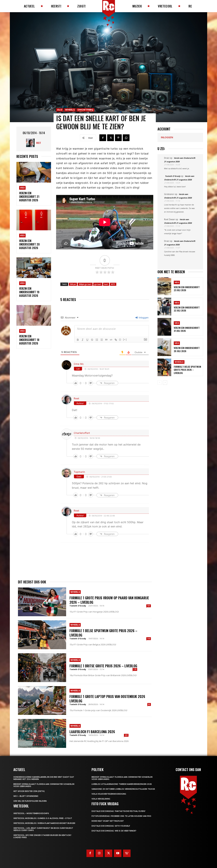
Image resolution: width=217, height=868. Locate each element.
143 (148, 638)
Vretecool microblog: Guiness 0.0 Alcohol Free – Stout (42, 818)
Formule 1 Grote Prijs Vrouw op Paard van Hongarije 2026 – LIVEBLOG (109, 600)
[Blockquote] (106, 340)
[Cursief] (82, 340)
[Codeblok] (111, 340)
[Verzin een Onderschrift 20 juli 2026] (164, 347)
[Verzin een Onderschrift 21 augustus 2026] (33, 172)
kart (106, 284)
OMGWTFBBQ (85, 109)
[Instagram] (99, 853)
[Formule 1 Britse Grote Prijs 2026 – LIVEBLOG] (42, 667)
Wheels (70, 109)
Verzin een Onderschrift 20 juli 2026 (187, 349)
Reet (38, 142)
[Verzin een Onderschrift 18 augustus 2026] (33, 315)
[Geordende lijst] (96, 340)
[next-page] (165, 382)
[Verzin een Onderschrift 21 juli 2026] (164, 327)
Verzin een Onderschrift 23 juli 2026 (187, 288)
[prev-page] (159, 382)
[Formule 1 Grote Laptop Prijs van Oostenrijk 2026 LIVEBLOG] (42, 700)
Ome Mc (79, 363)
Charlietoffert (82, 432)
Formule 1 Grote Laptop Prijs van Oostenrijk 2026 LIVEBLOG (107, 698)
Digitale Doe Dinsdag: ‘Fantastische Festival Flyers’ (118, 811)
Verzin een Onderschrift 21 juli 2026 (187, 329)
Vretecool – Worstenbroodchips (31, 813)
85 (149, 704)
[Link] (115, 340)
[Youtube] (117, 853)
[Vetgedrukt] (77, 340)
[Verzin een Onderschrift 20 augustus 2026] (33, 220)
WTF (113, 284)
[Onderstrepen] (87, 340)
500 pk (73, 284)
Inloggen (143, 317)
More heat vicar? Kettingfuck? (108, 821)
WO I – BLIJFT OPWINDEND (25, 796)
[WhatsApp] (126, 137)
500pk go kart (85, 284)
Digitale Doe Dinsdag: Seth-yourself (111, 826)
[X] (110, 137)
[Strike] (92, 340)
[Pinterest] (118, 137)
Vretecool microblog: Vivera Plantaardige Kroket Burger (44, 823)
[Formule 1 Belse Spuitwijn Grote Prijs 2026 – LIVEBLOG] (42, 634)
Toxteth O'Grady (78, 605)
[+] (125, 339)
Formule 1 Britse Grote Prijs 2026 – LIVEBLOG (103, 665)
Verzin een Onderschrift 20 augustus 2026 (29, 244)
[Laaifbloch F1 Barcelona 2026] (42, 733)
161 (148, 606)
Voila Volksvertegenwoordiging (109, 794)
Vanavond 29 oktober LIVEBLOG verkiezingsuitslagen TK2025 (123, 789)
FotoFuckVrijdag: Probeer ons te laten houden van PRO (121, 816)
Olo (59, 109)
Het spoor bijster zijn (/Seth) (29, 791)
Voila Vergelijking (101, 799)
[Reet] (31, 143)
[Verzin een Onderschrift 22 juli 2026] (164, 306)
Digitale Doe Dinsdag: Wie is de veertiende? (114, 831)
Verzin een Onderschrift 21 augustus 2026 (29, 196)
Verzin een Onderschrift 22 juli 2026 (187, 309)
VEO (22, 187)
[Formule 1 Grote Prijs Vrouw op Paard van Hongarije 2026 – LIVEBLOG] (42, 601)
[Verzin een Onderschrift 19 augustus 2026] (33, 267)
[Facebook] (102, 137)
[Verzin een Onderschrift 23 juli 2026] (164, 286)
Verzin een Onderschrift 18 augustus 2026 (29, 339)
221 (126, 735)
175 (134, 669)
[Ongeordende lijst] (101, 340)
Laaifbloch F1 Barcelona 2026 (92, 731)
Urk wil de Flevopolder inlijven (30, 801)
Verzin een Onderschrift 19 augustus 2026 (29, 292)
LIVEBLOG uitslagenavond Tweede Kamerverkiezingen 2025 (122, 784)
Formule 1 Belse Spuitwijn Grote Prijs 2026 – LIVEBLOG (103, 633)
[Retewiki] (127, 853)
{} (120, 339)
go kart (97, 284)
